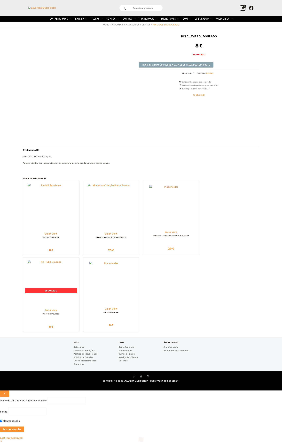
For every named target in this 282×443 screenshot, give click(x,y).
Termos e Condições (84, 350)
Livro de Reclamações (84, 360)
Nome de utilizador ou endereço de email (23, 400)
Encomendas (125, 350)
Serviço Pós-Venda (128, 357)
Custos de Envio (126, 354)
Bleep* (176, 381)
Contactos (78, 364)
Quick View (51, 233)
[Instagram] (141, 376)
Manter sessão (11, 421)
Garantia (123, 360)
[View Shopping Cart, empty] (242, 7)
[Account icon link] (251, 8)
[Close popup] (4, 393)
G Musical (199, 94)
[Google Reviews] (148, 376)
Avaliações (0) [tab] (31, 150)
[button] (69, 19)
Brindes (209, 73)
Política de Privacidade (85, 354)
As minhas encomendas (176, 350)
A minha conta (171, 347)
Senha (3, 411)
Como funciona (126, 347)
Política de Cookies (83, 357)
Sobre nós (78, 347)
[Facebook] (134, 376)
